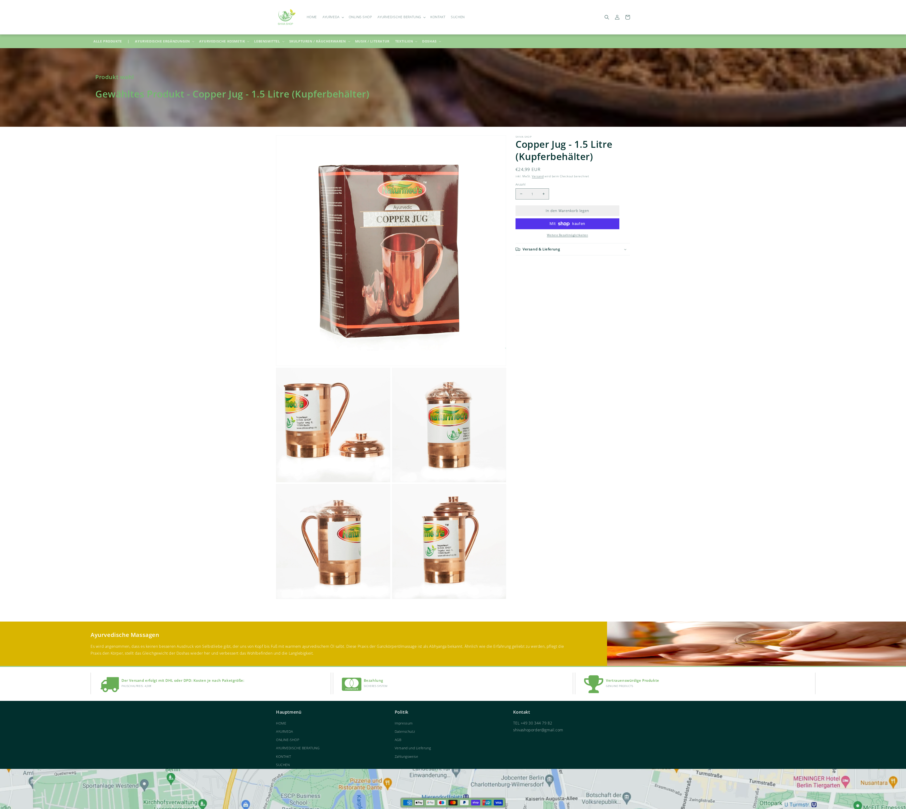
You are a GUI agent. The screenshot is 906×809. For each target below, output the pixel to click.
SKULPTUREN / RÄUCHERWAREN (317, 41)
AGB (398, 739)
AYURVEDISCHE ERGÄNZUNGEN (162, 41)
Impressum (404, 723)
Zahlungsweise (406, 756)
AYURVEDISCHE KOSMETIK (222, 41)
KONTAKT (283, 756)
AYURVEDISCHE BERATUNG (298, 748)
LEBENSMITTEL (267, 41)
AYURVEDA (284, 731)
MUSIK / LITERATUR (372, 41)
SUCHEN (283, 764)
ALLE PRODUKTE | (111, 41)
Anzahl (520, 184)
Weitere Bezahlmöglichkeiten (567, 235)
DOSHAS (429, 41)
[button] (333, 17)
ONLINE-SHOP (287, 739)
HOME (281, 723)
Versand (538, 176)
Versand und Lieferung (413, 748)
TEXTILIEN (404, 41)
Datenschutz (405, 731)
